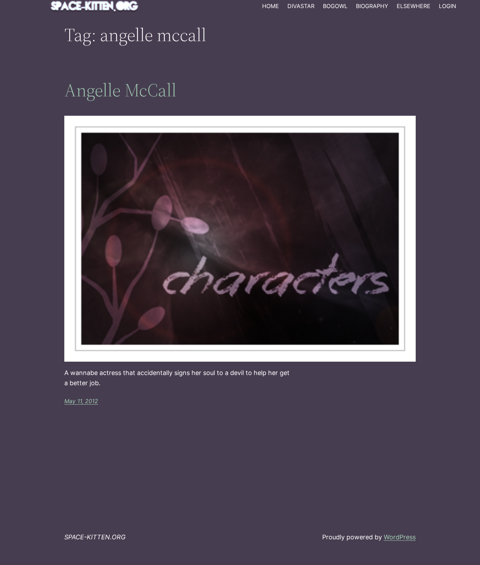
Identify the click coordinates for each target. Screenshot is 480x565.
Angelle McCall (120, 90)
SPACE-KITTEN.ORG (94, 537)
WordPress (400, 537)
